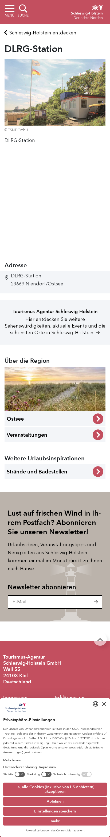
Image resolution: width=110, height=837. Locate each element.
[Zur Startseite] (87, 11)
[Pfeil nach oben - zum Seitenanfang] (100, 639)
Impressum (15, 697)
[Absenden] (96, 602)
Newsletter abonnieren (42, 587)
